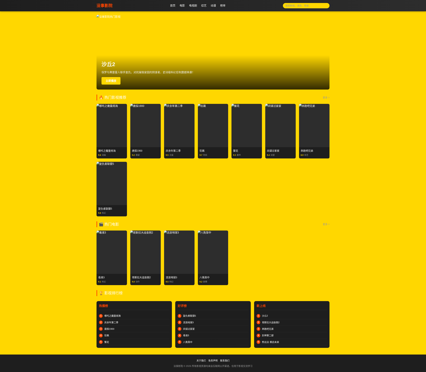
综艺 (204, 5)
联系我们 (224, 360)
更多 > (326, 97)
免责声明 (213, 360)
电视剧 (193, 5)
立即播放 (111, 80)
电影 (182, 5)
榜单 (222, 5)
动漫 (213, 5)
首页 (172, 5)
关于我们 (201, 360)
